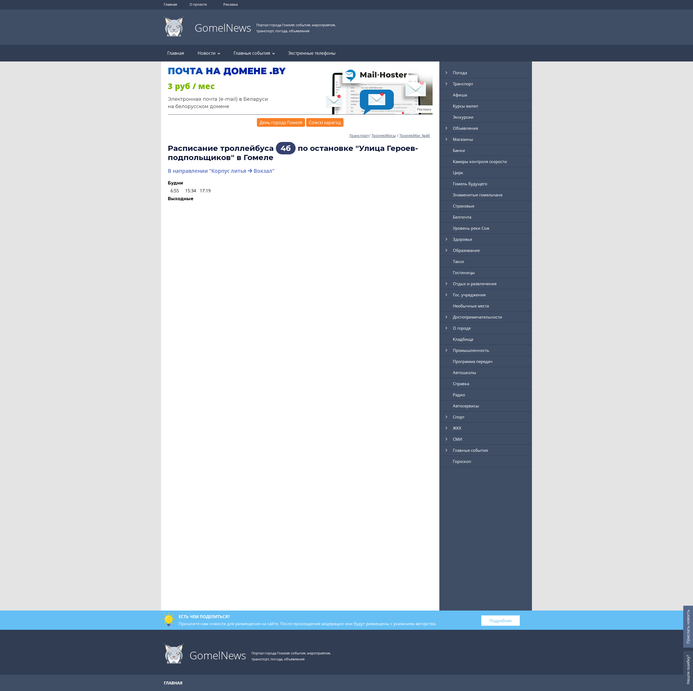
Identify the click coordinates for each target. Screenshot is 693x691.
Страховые (463, 206)
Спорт (459, 417)
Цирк (458, 172)
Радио (459, 394)
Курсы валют (465, 106)
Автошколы (464, 372)
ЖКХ (457, 428)
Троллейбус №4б (414, 135)
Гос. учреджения (469, 294)
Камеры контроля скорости (480, 161)
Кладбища (463, 339)
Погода (460, 72)
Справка (461, 383)
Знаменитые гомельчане (477, 194)
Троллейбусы (383, 135)
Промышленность (471, 350)
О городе (462, 328)
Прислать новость (688, 627)
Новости (206, 53)
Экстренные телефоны (311, 53)
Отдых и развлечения (474, 283)
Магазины (463, 139)
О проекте (198, 4)
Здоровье (462, 239)
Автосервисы (466, 405)
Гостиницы (464, 272)
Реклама (230, 4)
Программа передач (472, 361)
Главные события (252, 53)
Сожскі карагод (325, 122)
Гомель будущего (470, 183)
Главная (170, 4)
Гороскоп (462, 461)
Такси (458, 261)
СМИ (457, 439)
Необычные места (471, 306)
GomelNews (223, 27)
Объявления (465, 128)
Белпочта (462, 217)
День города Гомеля (281, 122)
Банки (459, 150)
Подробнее (500, 620)
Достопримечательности (477, 317)
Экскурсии (463, 117)
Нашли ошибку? (688, 669)
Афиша (460, 95)
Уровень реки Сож (471, 228)
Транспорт (359, 135)
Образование (466, 250)
